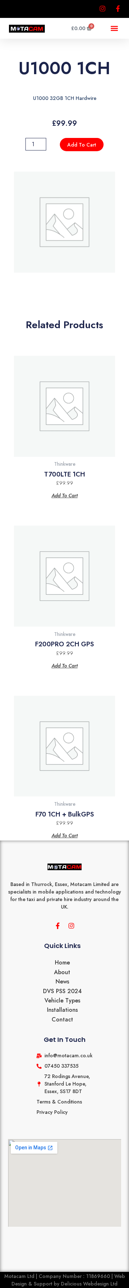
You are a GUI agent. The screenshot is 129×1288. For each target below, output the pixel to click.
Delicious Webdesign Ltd (89, 1283)
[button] (114, 28)
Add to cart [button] (65, 495)
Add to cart (81, 144)
